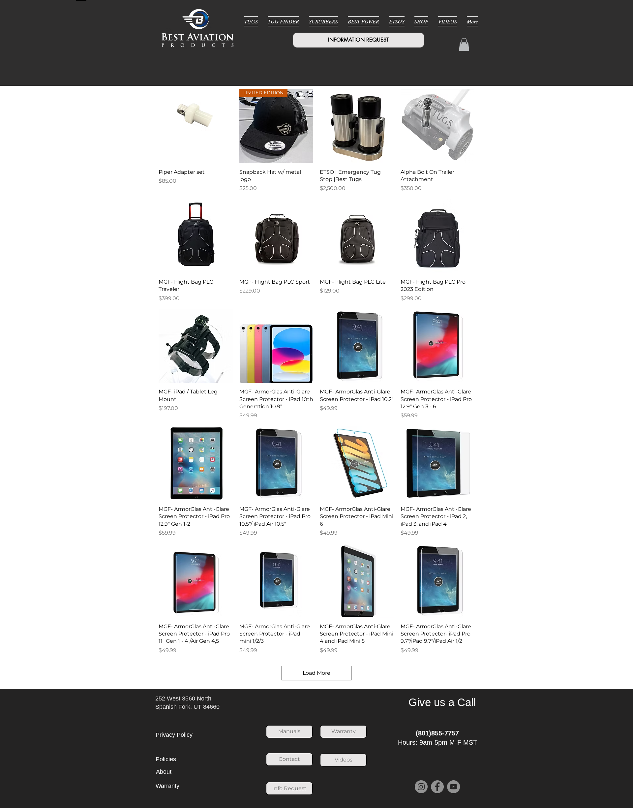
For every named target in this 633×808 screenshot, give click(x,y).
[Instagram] (421, 786)
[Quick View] (196, 126)
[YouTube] (453, 786)
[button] (464, 44)
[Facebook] (437, 786)
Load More (316, 673)
